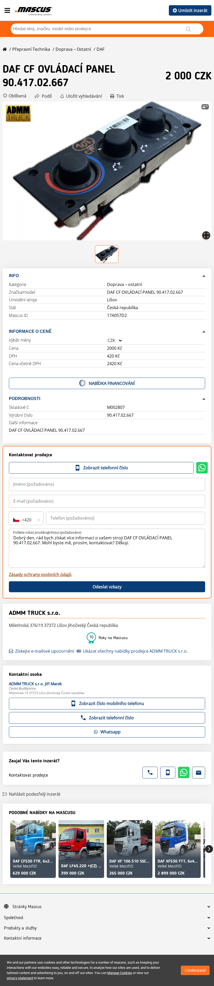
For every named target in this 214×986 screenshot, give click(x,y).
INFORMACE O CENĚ (30, 331)
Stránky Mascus (27, 906)
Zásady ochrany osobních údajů (40, 574)
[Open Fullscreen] (206, 235)
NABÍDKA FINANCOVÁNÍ (112, 383)
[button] (14, 96)
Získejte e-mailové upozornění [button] (44, 651)
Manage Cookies (119, 973)
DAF (100, 49)
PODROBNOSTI (24, 398)
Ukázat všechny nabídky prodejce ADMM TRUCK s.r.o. (135, 651)
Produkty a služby (20, 928)
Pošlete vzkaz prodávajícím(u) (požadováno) (47, 532)
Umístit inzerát (192, 10)
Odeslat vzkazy (107, 587)
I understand (195, 970)
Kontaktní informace (22, 938)
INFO (14, 275)
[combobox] (107, 340)
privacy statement (20, 978)
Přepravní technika (31, 49)
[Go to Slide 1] (107, 254)
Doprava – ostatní (73, 49)
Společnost (13, 917)
